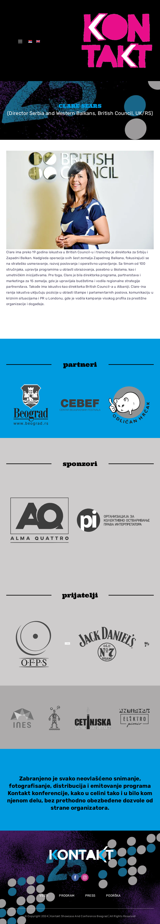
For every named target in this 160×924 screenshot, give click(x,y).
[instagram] (85, 877)
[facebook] (75, 877)
